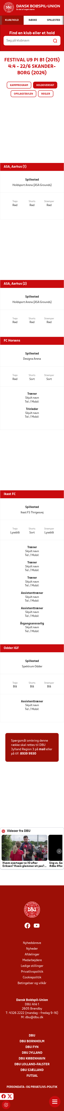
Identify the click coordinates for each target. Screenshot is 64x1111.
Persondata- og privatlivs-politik (32, 1087)
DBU (32, 1035)
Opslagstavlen (23, 94)
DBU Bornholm (32, 1041)
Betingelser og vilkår (32, 983)
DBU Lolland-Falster (32, 1064)
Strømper (49, 201)
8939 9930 (28, 753)
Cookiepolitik (32, 977)
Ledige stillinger (32, 966)
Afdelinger (32, 954)
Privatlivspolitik (32, 971)
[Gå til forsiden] (30, 7)
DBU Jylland (32, 1052)
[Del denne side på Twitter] (9, 1097)
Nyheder (32, 948)
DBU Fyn (32, 1047)
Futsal (32, 1075)
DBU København (32, 1058)
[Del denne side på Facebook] (3, 1097)
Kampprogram (19, 85)
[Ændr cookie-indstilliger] (6, 1105)
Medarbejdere (32, 960)
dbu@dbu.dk (34, 1017)
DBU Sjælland (32, 1070)
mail (42, 749)
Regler (45, 94)
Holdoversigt (45, 85)
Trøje (15, 201)
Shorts (32, 201)
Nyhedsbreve (32, 943)
